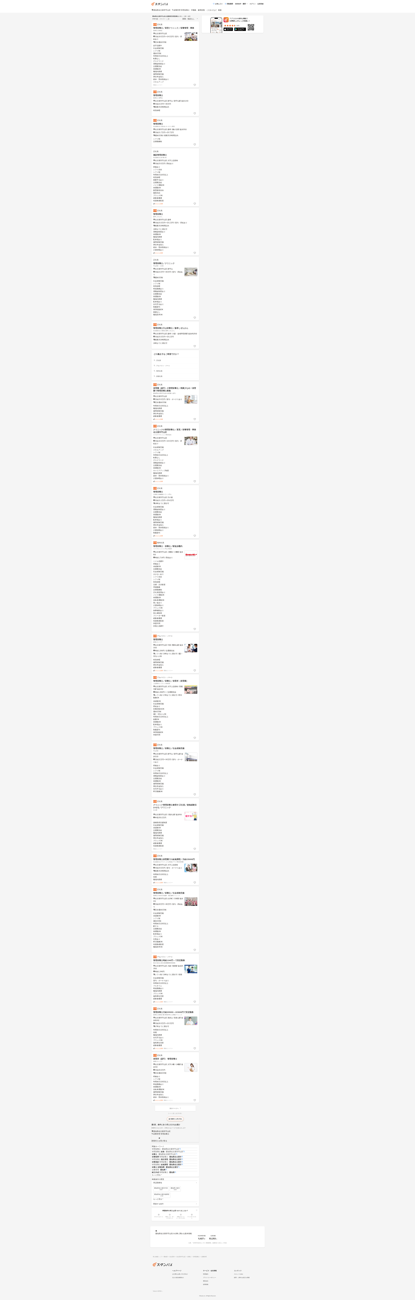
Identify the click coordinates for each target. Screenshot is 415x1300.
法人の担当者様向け (178, 1277)
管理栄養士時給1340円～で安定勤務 (169, 960)
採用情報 (205, 1284)
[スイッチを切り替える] (167, 19)
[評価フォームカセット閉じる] (196, 1210)
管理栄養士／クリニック (164, 263)
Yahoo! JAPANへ (158, 1291)
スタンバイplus (238, 1274)
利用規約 (205, 1274)
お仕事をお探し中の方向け (180, 1274)
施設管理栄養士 (160, 155)
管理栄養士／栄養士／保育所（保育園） (170, 681)
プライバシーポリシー (209, 1277)
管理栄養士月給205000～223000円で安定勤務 (173, 1012)
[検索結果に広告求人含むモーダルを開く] (157, 19)
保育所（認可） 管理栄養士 (165, 1059)
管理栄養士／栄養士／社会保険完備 (168, 748)
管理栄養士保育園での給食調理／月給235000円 (174, 859)
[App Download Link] (228, 30)
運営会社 (205, 1281)
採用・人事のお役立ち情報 (242, 1277)
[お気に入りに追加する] (194, 85)
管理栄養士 (158, 95)
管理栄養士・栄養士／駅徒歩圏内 (167, 546)
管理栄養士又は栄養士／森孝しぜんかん (170, 328)
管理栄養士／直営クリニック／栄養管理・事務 (173, 28)
